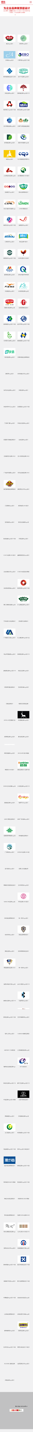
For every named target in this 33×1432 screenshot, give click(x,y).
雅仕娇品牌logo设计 (23, 736)
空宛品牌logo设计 (23, 538)
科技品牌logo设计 (9, 93)
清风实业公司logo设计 (9, 1248)
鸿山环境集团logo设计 (9, 654)
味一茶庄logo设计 (23, 918)
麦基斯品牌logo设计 (9, 274)
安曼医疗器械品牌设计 (9, 439)
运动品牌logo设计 (23, 439)
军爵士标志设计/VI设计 (23, 1347)
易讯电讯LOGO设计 (23, 505)
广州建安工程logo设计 (9, 637)
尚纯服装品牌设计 (23, 835)
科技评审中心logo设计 (9, 406)
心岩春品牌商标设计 (9, 1314)
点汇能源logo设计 (9, 1132)
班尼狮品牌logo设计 (23, 720)
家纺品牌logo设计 (9, 951)
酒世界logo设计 (9, 373)
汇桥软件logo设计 (9, 241)
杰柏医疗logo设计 (9, 192)
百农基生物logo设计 (23, 687)
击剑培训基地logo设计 (9, 588)
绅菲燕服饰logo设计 (9, 753)
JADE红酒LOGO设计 (23, 258)
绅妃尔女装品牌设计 (9, 1198)
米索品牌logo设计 (23, 390)
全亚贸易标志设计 (23, 307)
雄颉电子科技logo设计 (9, 1281)
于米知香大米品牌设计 (9, 621)
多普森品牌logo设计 (9, 142)
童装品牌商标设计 (23, 934)
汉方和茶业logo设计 (23, 885)
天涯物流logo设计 (9, 291)
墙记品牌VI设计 (23, 241)
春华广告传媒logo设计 (23, 819)
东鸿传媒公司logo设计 (23, 373)
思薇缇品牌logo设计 (9, 802)
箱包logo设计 (9, 159)
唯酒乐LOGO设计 (9, 769)
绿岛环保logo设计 (9, 934)
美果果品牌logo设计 (9, 736)
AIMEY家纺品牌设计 (9, 819)
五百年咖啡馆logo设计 (23, 1017)
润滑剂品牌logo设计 (23, 1330)
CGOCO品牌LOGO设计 (9, 555)
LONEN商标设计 (23, 208)
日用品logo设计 (9, 60)
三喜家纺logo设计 (9, 505)
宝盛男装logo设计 (23, 1000)
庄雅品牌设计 (9, 703)
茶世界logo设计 (23, 43)
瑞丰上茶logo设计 (9, 1033)
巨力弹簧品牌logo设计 (9, 126)
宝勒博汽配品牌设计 (9, 687)
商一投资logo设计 (23, 967)
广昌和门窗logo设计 (9, 423)
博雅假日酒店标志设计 (9, 885)
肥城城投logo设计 (9, 1116)
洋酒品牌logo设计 (9, 1380)
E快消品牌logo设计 (9, 357)
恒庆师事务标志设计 (23, 951)
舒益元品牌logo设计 (23, 670)
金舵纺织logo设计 (23, 225)
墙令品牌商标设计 (23, 192)
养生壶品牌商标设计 (9, 1215)
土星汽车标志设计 (23, 1099)
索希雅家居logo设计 (9, 1330)
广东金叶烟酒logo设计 (9, 472)
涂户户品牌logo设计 (23, 76)
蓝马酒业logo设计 (9, 868)
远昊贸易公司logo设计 (23, 1363)
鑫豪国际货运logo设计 (23, 555)
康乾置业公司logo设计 (23, 489)
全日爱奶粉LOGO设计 (23, 175)
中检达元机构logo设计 (23, 423)
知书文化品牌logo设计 (9, 390)
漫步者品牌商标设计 (9, 1165)
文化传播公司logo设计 (9, 571)
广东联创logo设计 (9, 852)
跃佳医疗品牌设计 (23, 621)
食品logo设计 (9, 43)
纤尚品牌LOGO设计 (23, 901)
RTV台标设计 (23, 1066)
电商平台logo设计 (23, 802)
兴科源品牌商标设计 (9, 918)
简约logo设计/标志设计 (23, 1149)
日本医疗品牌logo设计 (9, 340)
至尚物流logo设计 (9, 522)
